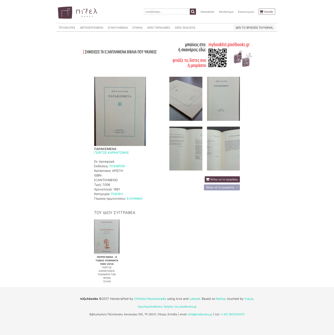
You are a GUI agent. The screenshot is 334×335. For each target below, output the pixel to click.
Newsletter (207, 11)
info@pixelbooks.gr (200, 314)
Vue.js (249, 299)
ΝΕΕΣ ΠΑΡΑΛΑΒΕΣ (158, 27)
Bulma (220, 299)
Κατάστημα (226, 11)
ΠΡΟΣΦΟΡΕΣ (67, 27)
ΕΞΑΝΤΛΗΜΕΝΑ (118, 27)
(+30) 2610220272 (233, 314)
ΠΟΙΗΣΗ (117, 194)
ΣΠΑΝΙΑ (137, 27)
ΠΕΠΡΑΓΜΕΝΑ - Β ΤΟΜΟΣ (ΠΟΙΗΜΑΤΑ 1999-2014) (106, 260)
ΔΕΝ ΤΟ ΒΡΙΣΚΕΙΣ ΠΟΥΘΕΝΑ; (254, 27)
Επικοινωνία (246, 11)
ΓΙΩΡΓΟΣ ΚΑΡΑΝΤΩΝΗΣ (111, 152)
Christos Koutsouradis (150, 299)
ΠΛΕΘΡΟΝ (117, 166)
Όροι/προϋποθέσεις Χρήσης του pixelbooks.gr (167, 306)
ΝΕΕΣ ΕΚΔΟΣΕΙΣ (185, 27)
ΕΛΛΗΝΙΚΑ (134, 198)
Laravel (194, 299)
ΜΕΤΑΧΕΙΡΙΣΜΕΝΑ (91, 27)
